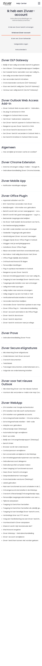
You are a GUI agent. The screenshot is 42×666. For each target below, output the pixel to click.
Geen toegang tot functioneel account (18, 468)
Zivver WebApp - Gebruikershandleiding (18, 533)
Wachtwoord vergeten (12, 530)
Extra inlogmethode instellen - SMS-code (19, 422)
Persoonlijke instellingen (12, 265)
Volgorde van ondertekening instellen (17, 370)
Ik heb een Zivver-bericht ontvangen (21, 27)
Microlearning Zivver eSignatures (15, 352)
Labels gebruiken (9, 483)
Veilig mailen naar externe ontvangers (17, 290)
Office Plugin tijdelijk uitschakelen (15, 258)
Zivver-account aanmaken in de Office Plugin (20, 312)
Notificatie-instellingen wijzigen (15, 185)
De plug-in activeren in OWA (14, 112)
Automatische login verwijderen (15, 432)
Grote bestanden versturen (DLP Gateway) (20, 83)
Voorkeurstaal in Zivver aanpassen (16, 522)
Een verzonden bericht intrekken (15, 79)
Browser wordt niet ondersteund (15, 447)
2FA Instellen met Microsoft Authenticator (19, 411)
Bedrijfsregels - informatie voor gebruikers (19, 207)
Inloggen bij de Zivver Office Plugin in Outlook (20, 240)
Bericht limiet (8, 443)
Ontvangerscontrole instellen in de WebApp (20, 490)
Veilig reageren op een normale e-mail (18, 294)
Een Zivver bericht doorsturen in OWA (17, 130)
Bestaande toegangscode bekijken (16, 218)
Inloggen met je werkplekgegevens (16, 243)
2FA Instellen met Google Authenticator (18, 407)
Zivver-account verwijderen (13, 537)
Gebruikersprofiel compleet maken (16, 465)
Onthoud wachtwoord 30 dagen (15, 261)
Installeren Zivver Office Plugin (14, 247)
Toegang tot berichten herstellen (16, 504)
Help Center (21, 3)
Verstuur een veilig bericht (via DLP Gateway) (20, 90)
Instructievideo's (21, 50)
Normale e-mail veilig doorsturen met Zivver (20, 254)
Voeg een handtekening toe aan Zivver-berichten (22, 519)
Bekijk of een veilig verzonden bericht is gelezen (21, 65)
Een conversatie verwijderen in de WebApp (19, 454)
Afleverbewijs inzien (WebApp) (15, 429)
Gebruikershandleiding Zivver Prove (16, 338)
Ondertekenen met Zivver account (16, 356)
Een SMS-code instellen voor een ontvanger (20, 229)
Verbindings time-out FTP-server (16, 515)
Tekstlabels (7, 363)
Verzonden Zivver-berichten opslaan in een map (22, 305)
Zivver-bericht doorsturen (13, 315)
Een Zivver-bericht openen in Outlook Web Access (22, 122)
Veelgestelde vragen (21, 44)
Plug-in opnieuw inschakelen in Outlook (18, 269)
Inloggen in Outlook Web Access (15, 115)
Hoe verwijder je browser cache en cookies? (20, 152)
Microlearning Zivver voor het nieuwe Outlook (20, 389)
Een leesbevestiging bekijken (14, 225)
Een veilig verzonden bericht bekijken (17, 76)
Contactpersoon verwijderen (14, 450)
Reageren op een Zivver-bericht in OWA (18, 126)
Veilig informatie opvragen (13, 287)
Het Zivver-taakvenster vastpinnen (16, 119)
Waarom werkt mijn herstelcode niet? (17, 526)
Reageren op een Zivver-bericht (15, 272)
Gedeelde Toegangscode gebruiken (17, 233)
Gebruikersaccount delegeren (14, 461)
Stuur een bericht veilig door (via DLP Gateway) (21, 86)
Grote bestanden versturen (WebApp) (18, 479)
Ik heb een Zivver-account (21, 33)
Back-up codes (9, 436)
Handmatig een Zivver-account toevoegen (19, 236)
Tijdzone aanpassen (10, 501)
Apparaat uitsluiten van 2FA (13, 200)
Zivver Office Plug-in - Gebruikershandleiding (20, 308)
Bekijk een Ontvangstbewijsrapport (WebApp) (21, 440)
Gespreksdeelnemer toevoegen (15, 476)
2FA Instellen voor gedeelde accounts (17, 414)
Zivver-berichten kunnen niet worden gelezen (20, 540)
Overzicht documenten (12, 360)
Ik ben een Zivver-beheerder (21, 38)
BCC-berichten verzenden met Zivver (17, 204)
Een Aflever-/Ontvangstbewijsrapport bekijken (21, 68)
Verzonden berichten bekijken (14, 301)
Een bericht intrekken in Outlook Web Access (20, 137)
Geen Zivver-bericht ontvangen (15, 472)
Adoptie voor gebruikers (12, 425)
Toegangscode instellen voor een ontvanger (20, 283)
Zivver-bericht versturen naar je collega (18, 323)
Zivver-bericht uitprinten (12, 319)
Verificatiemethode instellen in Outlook (18, 297)
